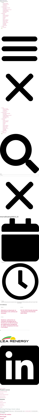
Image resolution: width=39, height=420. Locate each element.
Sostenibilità (5, 110)
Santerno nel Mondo (6, 4)
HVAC (4, 124)
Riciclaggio (4, 23)
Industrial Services (5, 10)
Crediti (2, 418)
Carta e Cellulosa (5, 16)
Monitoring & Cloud (6, 11)
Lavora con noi (5, 111)
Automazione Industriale (3, 391)
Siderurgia (4, 24)
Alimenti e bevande (6, 15)
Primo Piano (5, 12)
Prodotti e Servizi (4, 112)
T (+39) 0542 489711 (28, 411)
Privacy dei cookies (5, 414)
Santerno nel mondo (3, 402)
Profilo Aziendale (5, 3)
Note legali (3, 416)
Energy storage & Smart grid (4, 394)
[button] (19, 67)
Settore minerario (5, 20)
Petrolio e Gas (5, 21)
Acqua (4, 14)
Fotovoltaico (5, 8)
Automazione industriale (6, 7)
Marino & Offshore (5, 19)
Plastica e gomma (5, 22)
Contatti (3, 26)
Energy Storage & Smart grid (7, 9)
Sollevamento (5, 25)
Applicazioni (3, 13)
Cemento (4, 122)
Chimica (4, 123)
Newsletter (4, 27)
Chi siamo (1, 401)
